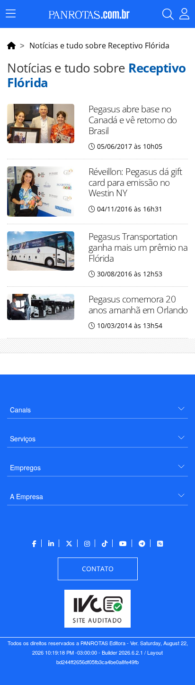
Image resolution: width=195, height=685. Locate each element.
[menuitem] (97, 406)
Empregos (25, 467)
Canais (20, 409)
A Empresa (26, 496)
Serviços (22, 438)
